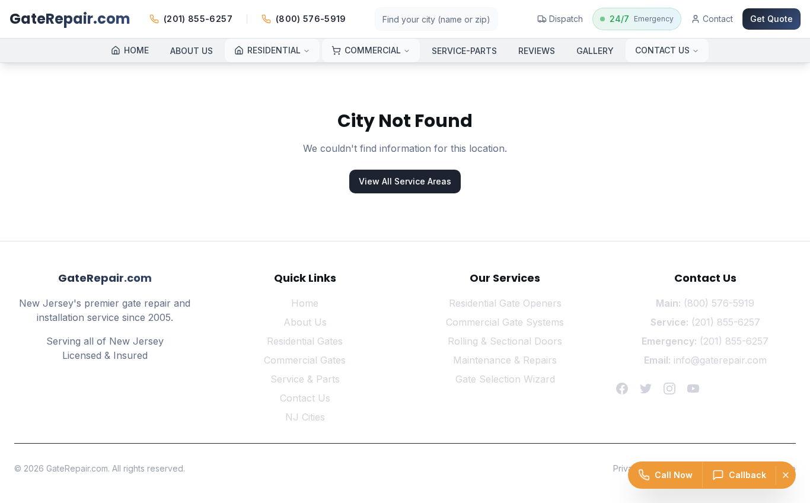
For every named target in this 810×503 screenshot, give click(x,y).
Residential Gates (305, 341)
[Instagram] (669, 388)
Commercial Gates (305, 360)
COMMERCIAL (373, 50)
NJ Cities (305, 417)
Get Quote (771, 19)
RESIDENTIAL (274, 50)
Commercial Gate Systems (505, 322)
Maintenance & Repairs (505, 360)
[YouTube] (693, 388)
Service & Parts (305, 379)
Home (304, 303)
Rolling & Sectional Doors (505, 341)
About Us (305, 322)
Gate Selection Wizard (505, 379)
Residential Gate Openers (505, 303)
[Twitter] (646, 388)
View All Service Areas (405, 181)
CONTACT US (662, 50)
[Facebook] (622, 388)
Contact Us (305, 398)
